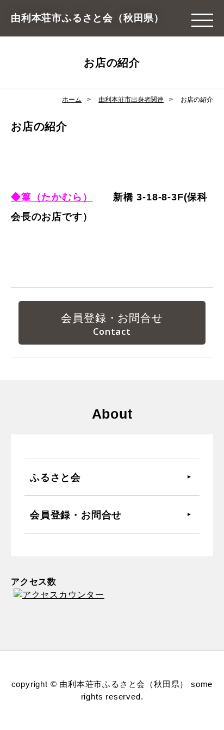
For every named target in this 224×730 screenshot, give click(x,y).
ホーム (72, 99)
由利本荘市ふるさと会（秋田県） (87, 18)
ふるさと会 (55, 476)
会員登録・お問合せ (112, 318)
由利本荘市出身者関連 (131, 99)
